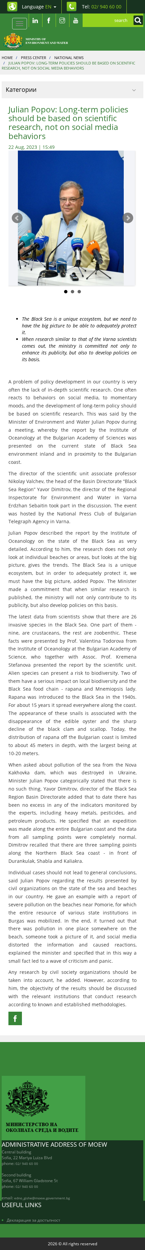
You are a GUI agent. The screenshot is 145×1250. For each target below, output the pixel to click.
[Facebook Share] (15, 1018)
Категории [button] (21, 89)
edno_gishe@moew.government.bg (42, 1198)
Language (37, 6)
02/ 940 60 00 (27, 1163)
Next (127, 218)
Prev (17, 218)
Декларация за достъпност (33, 1220)
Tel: (101, 6)
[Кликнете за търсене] (137, 20)
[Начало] (39, 40)
